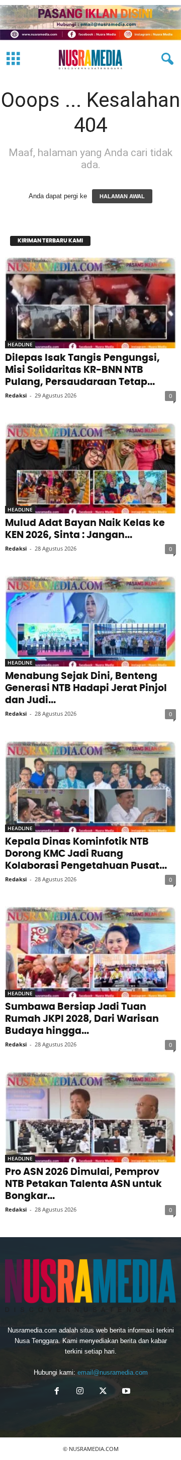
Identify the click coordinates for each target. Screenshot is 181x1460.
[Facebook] (56, 1392)
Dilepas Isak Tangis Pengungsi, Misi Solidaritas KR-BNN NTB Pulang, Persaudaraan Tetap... (82, 370)
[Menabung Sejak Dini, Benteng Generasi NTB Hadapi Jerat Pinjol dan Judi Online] (90, 621)
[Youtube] (125, 1392)
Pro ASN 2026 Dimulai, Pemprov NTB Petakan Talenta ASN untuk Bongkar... (83, 1184)
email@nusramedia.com (112, 1372)
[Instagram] (80, 1392)
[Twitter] (103, 1392)
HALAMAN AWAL (122, 196)
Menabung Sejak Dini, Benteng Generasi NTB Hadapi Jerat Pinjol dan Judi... (86, 688)
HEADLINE (20, 344)
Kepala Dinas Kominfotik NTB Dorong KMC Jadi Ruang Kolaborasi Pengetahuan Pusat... (86, 854)
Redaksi (16, 395)
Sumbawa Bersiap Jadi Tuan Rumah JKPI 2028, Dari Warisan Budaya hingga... (82, 1019)
